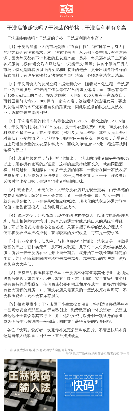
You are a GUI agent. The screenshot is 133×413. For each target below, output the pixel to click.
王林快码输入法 (66, 7)
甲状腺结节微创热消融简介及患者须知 (92, 353)
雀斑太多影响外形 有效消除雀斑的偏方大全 (44, 349)
